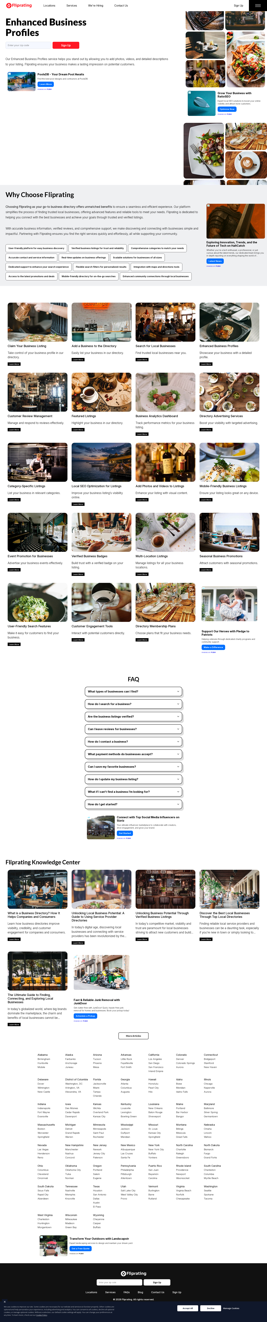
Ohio (40, 1165)
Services (110, 1292)
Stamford (209, 1063)
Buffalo (152, 1153)
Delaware (43, 1079)
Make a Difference (213, 647)
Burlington (153, 1190)
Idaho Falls (182, 1091)
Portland (180, 1108)
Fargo (207, 1153)
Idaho (179, 1079)
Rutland (152, 1198)
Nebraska (209, 1124)
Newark (97, 1149)
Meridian (180, 1087)
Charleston (210, 1170)
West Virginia (45, 1215)
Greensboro (182, 1157)
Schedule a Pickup (85, 1016)
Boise (179, 1083)
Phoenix (97, 1063)
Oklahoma (71, 1165)
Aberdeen (43, 1198)
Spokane (209, 1194)
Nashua (69, 1153)
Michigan (70, 1124)
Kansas (97, 1104)
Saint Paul (98, 1132)
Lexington (126, 1112)
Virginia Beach (183, 1190)
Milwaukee (71, 1219)
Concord (70, 1157)
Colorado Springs (185, 1063)
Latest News (215, 261)
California (153, 1054)
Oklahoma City (73, 1170)
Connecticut (211, 1054)
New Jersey (100, 1145)
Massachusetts (46, 1124)
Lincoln (208, 1132)
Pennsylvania (128, 1165)
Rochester (98, 1137)
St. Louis (153, 1128)
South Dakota (46, 1186)
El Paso (97, 1206)
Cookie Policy (41, 1315)
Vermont (153, 1186)
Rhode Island (183, 1165)
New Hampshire (74, 1145)
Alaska (69, 1054)
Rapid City (43, 1194)
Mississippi (127, 1124)
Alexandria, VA (73, 1091)
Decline (210, 1308)
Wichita (97, 1108)
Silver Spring (211, 1112)
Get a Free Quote (81, 1248)
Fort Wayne (44, 1112)
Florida (97, 1079)
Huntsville (43, 1063)
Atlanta (124, 1083)
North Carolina (184, 1145)
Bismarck (208, 1149)
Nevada (42, 1145)
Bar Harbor (182, 1112)
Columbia (209, 1174)
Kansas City (99, 1116)
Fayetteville (127, 1063)
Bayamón (153, 1174)
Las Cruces (127, 1153)
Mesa (96, 1067)
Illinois (207, 1079)
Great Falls (181, 1137)
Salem (96, 1174)
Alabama (43, 1054)
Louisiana (153, 1104)
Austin (96, 1202)
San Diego (154, 1063)
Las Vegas (43, 1149)
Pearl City (153, 1087)
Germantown (211, 1116)
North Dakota (212, 1145)
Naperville (209, 1087)
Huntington (44, 1223)
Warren (69, 1137)
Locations (91, 1292)
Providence (182, 1170)
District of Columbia (76, 1079)
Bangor (180, 1116)
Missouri (153, 1124)
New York (154, 1145)
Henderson (44, 1153)
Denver (180, 1059)
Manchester (71, 1149)
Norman (69, 1178)
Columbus (126, 1087)
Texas (96, 1186)
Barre (151, 1194)
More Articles (133, 1035)
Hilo (150, 1091)
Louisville (126, 1108)
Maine (179, 1104)
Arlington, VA (72, 1087)
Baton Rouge (155, 1112)
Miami (96, 1087)
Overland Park (100, 1112)
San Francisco (155, 1067)
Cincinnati (43, 1178)
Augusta (125, 1091)
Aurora (179, 1067)
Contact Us (157, 1292)
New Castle (44, 1091)
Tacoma (208, 1198)
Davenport (71, 1116)
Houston (97, 1190)
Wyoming (98, 1215)
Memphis (70, 1194)
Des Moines (71, 1108)
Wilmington (43, 1087)
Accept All (188, 1308)
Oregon (97, 1165)
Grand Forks (210, 1157)
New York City (156, 1149)
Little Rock (126, 1059)
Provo (124, 1198)
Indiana (42, 1104)
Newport (181, 1174)
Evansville (43, 1116)
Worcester (43, 1132)
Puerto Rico (155, 1165)
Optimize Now (227, 69)
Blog (140, 1292)
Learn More (46, 84)
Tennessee (71, 1186)
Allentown (126, 1178)
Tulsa (68, 1174)
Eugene (97, 1178)
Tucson (97, 1059)
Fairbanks (70, 1059)
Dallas (96, 1198)
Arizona (97, 1054)
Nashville (70, 1190)
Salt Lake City (128, 1190)
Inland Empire (155, 1071)
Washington (210, 1186)
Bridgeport (209, 1059)
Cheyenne (98, 1219)
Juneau (69, 1067)
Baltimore (209, 1108)
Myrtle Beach (211, 1178)
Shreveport (154, 1116)
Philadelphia (127, 1170)
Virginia (180, 1186)
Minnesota (99, 1124)
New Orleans (155, 1108)
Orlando (97, 1095)
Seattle (207, 1190)
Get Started (125, 833)
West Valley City (129, 1194)
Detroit (68, 1128)
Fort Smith (126, 1067)
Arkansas (126, 1054)
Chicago (208, 1083)
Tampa (96, 1091)
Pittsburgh (126, 1174)
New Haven (210, 1067)
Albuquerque (128, 1149)
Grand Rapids (72, 1132)
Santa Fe (125, 1157)
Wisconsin (71, 1215)
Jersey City (99, 1153)
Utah (123, 1186)
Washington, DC (73, 1083)
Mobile (41, 1067)
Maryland (209, 1104)
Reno (40, 1157)
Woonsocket (182, 1178)
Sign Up (66, 45)
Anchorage (71, 1063)
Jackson (125, 1128)
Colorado (181, 1054)
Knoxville (70, 1198)
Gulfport (125, 1132)
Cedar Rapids (72, 1112)
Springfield (43, 1137)
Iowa (68, 1104)
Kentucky (126, 1104)
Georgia (125, 1079)
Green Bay (71, 1227)
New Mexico (128, 1145)
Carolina (152, 1178)
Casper (97, 1223)
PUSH (262, 1319)
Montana (181, 1124)
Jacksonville (99, 1083)
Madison (69, 1223)
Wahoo (207, 1137)
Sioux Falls (43, 1190)
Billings (179, 1128)
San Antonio (99, 1194)
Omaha (208, 1128)
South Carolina (212, 1165)
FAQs (127, 1292)
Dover (41, 1083)
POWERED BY (45, 89)
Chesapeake (183, 1198)
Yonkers (152, 1157)
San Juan (153, 1170)
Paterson (98, 1157)
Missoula (181, 1132)
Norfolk (180, 1194)
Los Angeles (155, 1059)
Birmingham (44, 1059)
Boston (41, 1128)
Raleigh (180, 1153)
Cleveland (43, 1174)
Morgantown (44, 1227)
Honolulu (153, 1083)
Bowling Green (129, 1116)
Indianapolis (44, 1108)
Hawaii (152, 1079)
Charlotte (181, 1149)
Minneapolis (99, 1128)
